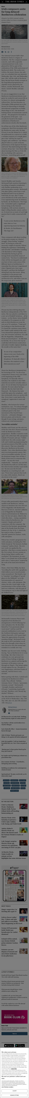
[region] (14, 1073)
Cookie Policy (14, 1068)
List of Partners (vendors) (7, 1087)
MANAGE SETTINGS (14, 1095)
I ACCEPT (14, 1090)
